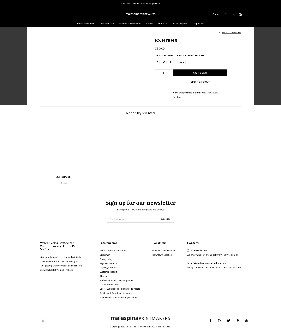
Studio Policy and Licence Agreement (117, 280)
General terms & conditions (113, 250)
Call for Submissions (109, 284)
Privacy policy (106, 259)
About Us (162, 23)
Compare (180, 62)
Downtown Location (162, 254)
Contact (216, 14)
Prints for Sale (107, 23)
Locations (159, 243)
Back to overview (231, 32)
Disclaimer (105, 254)
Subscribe (165, 218)
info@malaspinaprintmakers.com (208, 263)
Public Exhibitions (85, 23)
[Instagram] (219, 320)
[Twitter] (228, 320)
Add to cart (200, 72)
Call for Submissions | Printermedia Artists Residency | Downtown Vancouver (120, 290)
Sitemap (103, 276)
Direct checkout (200, 81)
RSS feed (167, 326)
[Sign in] (226, 14)
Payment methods (108, 263)
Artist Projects (180, 23)
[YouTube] (246, 320)
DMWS (152, 326)
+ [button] (169, 72)
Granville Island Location (163, 250)
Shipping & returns (108, 267)
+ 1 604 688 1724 (199, 250)
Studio (149, 23)
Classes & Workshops (130, 23)
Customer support (108, 271)
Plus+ (159, 326)
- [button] (158, 72)
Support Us (198, 23)
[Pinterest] (238, 320)
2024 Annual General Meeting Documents (119, 297)
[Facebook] (210, 320)
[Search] (233, 14)
